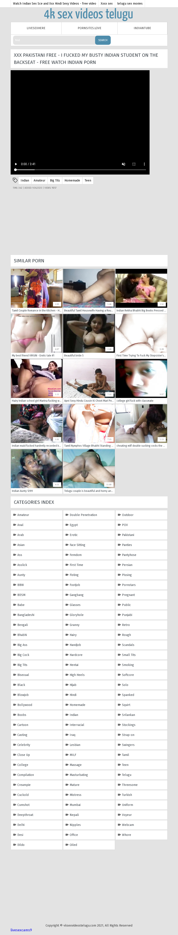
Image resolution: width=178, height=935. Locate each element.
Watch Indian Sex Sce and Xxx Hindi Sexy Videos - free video (54, 3)
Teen (88, 180)
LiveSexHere (36, 28)
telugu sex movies (130, 3)
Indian (25, 180)
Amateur (39, 180)
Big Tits (55, 180)
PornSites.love (89, 28)
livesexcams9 (21, 930)
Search (102, 40)
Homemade (72, 180)
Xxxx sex (107, 3)
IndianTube (142, 28)
